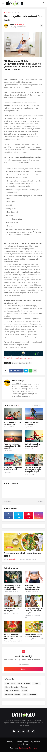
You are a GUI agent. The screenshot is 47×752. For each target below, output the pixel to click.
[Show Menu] (3, 3)
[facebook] (14, 731)
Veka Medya (18, 380)
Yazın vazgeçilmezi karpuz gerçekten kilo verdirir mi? (13, 636)
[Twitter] (26, 370)
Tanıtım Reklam (23, 742)
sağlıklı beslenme (29, 694)
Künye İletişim (23, 744)
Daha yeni (7, 501)
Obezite (24, 687)
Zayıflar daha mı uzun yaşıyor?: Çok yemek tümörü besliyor (13, 587)
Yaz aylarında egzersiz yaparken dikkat (13, 469)
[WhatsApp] (30, 370)
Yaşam (24, 691)
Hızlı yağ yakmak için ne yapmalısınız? (33, 445)
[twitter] (19, 731)
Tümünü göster (37, 405)
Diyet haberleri (24, 683)
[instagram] (28, 731)
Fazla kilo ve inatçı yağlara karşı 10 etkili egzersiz (12, 446)
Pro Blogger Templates (28, 748)
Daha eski (40, 501)
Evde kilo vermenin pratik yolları (11, 610)
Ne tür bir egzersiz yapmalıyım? (32, 423)
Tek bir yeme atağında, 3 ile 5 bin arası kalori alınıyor (34, 611)
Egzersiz (16, 12)
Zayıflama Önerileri (25, 363)
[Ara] (44, 3)
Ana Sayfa (7, 12)
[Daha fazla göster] (35, 370)
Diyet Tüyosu (10, 683)
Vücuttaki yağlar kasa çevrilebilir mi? (12, 423)
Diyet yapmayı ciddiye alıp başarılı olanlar (22, 554)
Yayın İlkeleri (35, 742)
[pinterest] (33, 731)
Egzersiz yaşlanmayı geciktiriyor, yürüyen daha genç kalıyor (33, 470)
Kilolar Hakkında (11, 687)
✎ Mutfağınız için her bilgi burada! (18, 358)
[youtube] (23, 731)
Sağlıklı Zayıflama (12, 691)
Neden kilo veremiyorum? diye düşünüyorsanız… (32, 587)
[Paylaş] (41, 25)
